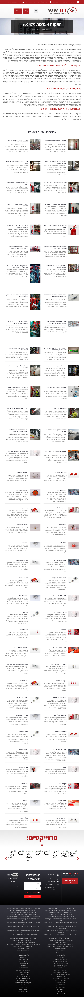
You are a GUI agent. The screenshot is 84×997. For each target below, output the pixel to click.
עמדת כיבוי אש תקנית (60, 732)
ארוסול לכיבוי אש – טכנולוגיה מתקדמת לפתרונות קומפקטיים (17, 226)
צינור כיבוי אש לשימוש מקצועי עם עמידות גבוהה (16, 162)
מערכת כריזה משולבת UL (21, 647)
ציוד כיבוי (63, 630)
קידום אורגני (14, 878)
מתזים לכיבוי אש (23, 732)
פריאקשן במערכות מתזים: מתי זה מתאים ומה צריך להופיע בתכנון (55, 247)
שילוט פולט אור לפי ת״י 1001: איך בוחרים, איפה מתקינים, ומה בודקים (55, 349)
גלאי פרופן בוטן (24, 508)
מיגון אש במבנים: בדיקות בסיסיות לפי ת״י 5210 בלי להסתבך (55, 266)
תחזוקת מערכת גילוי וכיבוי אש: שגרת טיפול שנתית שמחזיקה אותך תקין (18, 322)
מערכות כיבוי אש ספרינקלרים (20, 697)
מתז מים (25, 612)
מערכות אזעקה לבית (60, 472)
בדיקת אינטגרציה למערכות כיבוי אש (18, 387)
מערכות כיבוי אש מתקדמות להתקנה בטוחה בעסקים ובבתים (18, 141)
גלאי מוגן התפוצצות (22, 525)
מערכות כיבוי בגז (61, 490)
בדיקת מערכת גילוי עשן (59, 612)
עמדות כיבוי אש (62, 800)
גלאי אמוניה (63, 542)
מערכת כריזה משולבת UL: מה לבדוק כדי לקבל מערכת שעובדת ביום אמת (55, 296)
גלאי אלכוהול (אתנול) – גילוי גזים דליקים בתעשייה (55, 452)
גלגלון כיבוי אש (24, 818)
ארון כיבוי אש (63, 784)
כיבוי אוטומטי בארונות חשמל (58, 664)
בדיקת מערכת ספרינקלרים (59, 578)
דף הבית (49, 29)
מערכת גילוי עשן (23, 749)
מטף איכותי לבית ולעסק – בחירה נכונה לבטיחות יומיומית (55, 162)
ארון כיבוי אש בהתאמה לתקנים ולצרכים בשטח (17, 183)
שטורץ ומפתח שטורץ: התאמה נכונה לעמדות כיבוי (18, 349)
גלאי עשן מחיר (24, 542)
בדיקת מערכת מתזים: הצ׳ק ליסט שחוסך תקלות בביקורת (17, 296)
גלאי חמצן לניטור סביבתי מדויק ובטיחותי (55, 204)
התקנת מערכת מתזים (60, 560)
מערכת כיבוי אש (23, 767)
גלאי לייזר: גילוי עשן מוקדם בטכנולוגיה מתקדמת (17, 367)
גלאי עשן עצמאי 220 (22, 560)
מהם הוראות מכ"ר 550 (60, 408)
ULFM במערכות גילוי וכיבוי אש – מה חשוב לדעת (55, 226)
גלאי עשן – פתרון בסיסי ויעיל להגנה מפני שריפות (55, 141)
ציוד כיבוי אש (24, 784)
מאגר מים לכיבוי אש (22, 472)
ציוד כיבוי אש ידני (23, 681)
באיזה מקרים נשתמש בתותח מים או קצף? (16, 408)
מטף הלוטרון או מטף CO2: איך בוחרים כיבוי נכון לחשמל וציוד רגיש (17, 266)
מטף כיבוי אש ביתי (61, 681)
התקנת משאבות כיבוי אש (59, 595)
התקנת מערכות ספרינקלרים (58, 749)
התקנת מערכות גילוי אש (23, 972)
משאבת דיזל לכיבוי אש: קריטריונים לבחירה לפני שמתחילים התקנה (18, 247)
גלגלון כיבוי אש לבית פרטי (59, 715)
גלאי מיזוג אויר (62, 525)
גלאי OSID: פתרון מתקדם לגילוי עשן (18, 451)
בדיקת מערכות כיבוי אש (59, 697)
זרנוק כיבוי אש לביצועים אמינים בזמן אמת (55, 183)
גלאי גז (64, 767)
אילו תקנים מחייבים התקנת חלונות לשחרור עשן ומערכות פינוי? (18, 430)
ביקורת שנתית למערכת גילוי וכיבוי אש (17, 664)
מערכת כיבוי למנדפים (22, 490)
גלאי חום (25, 800)
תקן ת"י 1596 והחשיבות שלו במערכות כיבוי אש (17, 205)
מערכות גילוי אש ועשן (22, 715)
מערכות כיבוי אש (23, 578)
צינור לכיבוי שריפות (61, 818)
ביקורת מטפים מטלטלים (59, 647)
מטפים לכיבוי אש (23, 630)
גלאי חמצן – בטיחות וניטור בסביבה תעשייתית (57, 388)
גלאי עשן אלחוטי (23, 595)
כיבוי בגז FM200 (61, 508)
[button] (36, 11)
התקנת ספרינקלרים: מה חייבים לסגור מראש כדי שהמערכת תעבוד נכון (56, 322)
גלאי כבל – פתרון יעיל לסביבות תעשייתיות (55, 366)
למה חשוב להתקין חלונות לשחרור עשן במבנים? (56, 430)
